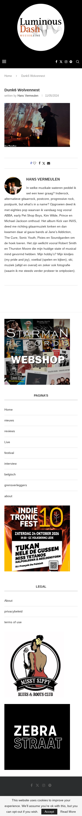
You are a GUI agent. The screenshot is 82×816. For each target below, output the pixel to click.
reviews (9, 431)
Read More (68, 811)
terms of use (13, 622)
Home (8, 76)
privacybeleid (13, 611)
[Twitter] (61, 61)
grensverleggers (15, 485)
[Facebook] (56, 61)
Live (7, 442)
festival (9, 453)
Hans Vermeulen (27, 95)
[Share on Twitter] (43, 163)
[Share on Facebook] (39, 163)
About (8, 600)
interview (10, 463)
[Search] (77, 61)
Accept (49, 811)
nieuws (9, 420)
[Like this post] (34, 163)
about (8, 496)
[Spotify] (71, 61)
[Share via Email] (48, 163)
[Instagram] (66, 61)
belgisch (10, 474)
